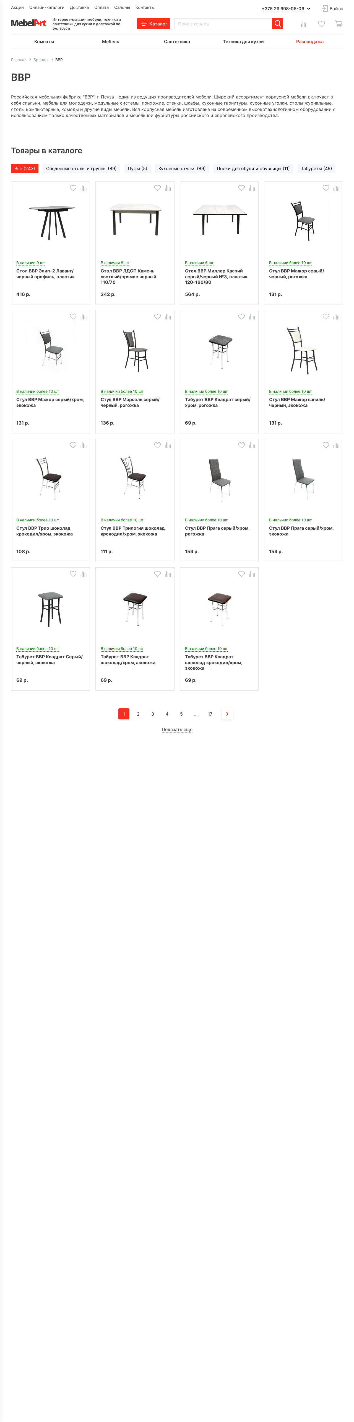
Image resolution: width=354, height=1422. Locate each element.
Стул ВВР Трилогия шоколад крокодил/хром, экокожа (133, 531)
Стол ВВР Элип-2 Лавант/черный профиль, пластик (45, 273)
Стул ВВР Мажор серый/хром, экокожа (50, 402)
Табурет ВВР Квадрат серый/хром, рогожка (218, 402)
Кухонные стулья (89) (182, 168)
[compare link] (304, 23)
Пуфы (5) (137, 168)
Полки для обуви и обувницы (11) (253, 168)
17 (210, 714)
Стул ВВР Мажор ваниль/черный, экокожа (297, 402)
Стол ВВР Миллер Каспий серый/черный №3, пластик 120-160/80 (216, 276)
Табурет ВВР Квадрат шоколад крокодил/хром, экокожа (213, 662)
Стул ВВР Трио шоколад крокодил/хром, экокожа (44, 531)
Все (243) (24, 168)
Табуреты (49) (316, 168)
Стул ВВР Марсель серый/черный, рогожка (130, 402)
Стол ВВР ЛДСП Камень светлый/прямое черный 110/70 (128, 276)
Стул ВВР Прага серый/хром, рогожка (217, 531)
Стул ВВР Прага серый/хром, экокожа (301, 531)
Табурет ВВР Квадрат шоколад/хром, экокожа (128, 659)
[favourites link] (321, 23)
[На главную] (28, 22)
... (195, 714)
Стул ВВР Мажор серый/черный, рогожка (296, 273)
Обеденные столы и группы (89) (81, 168)
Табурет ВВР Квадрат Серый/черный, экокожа (49, 659)
